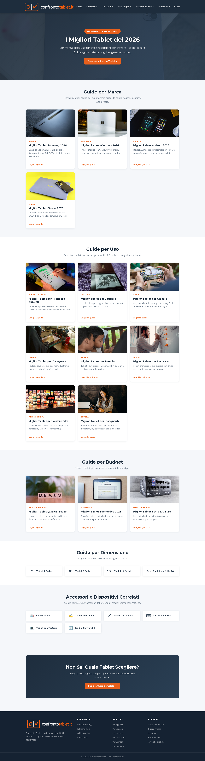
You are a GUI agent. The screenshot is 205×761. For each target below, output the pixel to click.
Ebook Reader (154, 737)
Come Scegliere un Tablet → (102, 61)
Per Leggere (118, 729)
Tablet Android (83, 729)
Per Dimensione (144, 6)
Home (79, 6)
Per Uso (108, 6)
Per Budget (124, 6)
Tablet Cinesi (82, 737)
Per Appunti (118, 724)
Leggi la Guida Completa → (102, 686)
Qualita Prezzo (154, 729)
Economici (152, 733)
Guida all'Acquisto (156, 724)
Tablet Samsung (84, 724)
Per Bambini (118, 742)
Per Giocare (118, 733)
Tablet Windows (84, 733)
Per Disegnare (119, 737)
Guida (177, 6)
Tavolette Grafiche (156, 742)
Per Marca (92, 6)
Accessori (164, 6)
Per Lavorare (118, 746)
